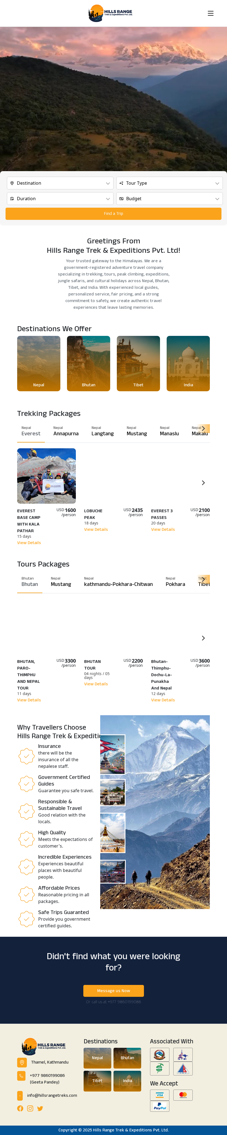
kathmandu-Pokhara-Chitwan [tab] (118, 582)
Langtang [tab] (103, 431)
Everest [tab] (31, 431)
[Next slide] (203, 428)
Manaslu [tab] (169, 431)
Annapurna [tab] (66, 431)
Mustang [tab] (137, 431)
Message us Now (113, 991)
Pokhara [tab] (175, 582)
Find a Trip (113, 213)
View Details (29, 543)
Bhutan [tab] (30, 582)
